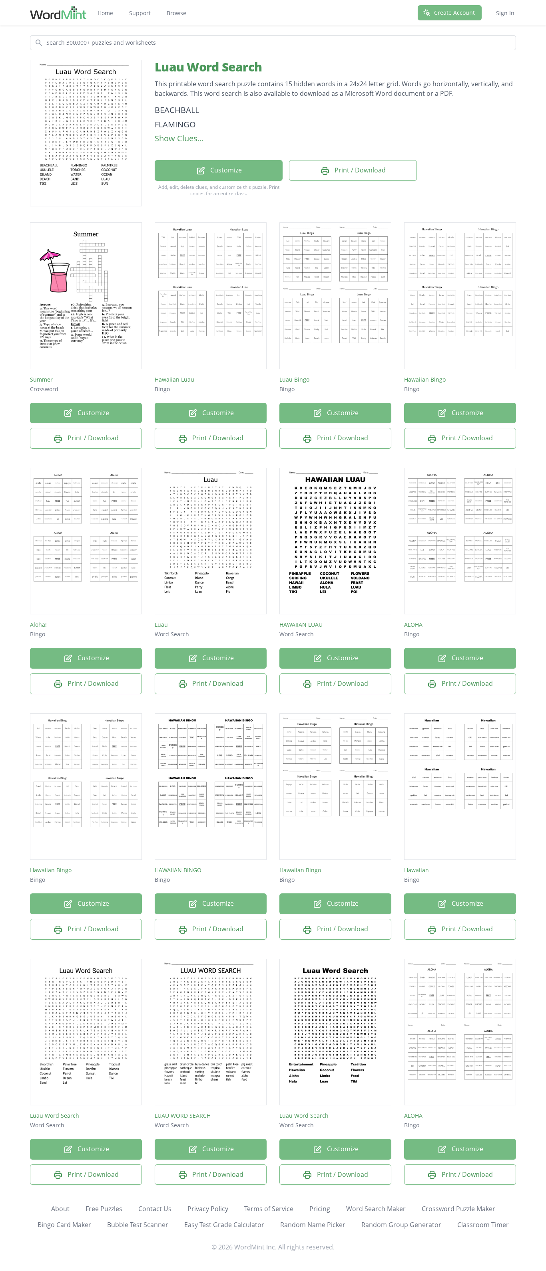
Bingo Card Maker (64, 1224)
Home (105, 13)
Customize (225, 170)
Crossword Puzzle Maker (458, 1208)
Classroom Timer (483, 1224)
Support (140, 13)
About (60, 1208)
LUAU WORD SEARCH (183, 1115)
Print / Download (359, 170)
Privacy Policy (207, 1208)
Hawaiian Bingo (425, 379)
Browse (176, 13)
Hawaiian (416, 870)
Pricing (319, 1208)
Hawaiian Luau (174, 379)
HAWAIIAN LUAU (301, 624)
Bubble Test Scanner (137, 1224)
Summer (41, 379)
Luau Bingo (294, 379)
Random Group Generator (401, 1224)
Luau (161, 624)
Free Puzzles (104, 1208)
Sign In (505, 13)
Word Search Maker (376, 1208)
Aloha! (38, 624)
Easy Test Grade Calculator (224, 1224)
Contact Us (154, 1208)
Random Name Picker (312, 1224)
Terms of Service (268, 1208)
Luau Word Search (208, 67)
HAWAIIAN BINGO (178, 870)
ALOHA (413, 624)
